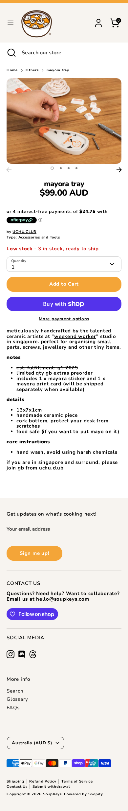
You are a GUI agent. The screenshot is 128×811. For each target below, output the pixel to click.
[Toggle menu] (10, 22)
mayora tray (58, 70)
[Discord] (22, 654)
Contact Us (17, 786)
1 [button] (52, 168)
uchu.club (51, 468)
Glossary (17, 699)
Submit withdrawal (51, 786)
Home (12, 70)
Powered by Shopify (83, 794)
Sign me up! (34, 553)
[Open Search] (11, 53)
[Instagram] (10, 654)
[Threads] (33, 654)
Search (15, 691)
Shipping (15, 781)
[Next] (119, 170)
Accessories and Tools (39, 237)
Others (32, 70)
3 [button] (69, 168)
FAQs (13, 707)
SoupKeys (52, 794)
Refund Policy (42, 781)
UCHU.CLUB (24, 231)
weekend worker (75, 336)
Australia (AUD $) (32, 743)
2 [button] (61, 168)
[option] (64, 121)
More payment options (64, 319)
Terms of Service (77, 781)
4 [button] (76, 168)
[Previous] (9, 170)
